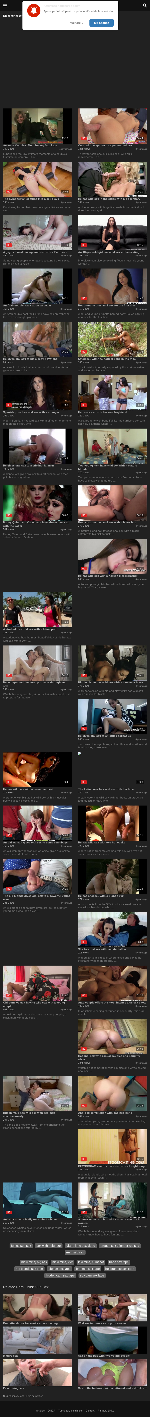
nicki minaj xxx (62, 1262)
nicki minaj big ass (34, 1262)
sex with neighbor (49, 1245)
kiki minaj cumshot (91, 1262)
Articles (40, 1410)
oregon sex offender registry (120, 1245)
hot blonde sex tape (29, 1268)
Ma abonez (101, 22)
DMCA (51, 1410)
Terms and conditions (70, 1410)
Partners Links (106, 1410)
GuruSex (42, 1287)
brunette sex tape (88, 1268)
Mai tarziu (76, 22)
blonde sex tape (59, 1268)
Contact (90, 1410)
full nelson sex (21, 1245)
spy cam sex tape (92, 1275)
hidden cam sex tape (60, 1275)
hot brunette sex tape (119, 1268)
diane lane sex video (80, 1245)
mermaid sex (75, 1252)
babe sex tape (119, 1262)
